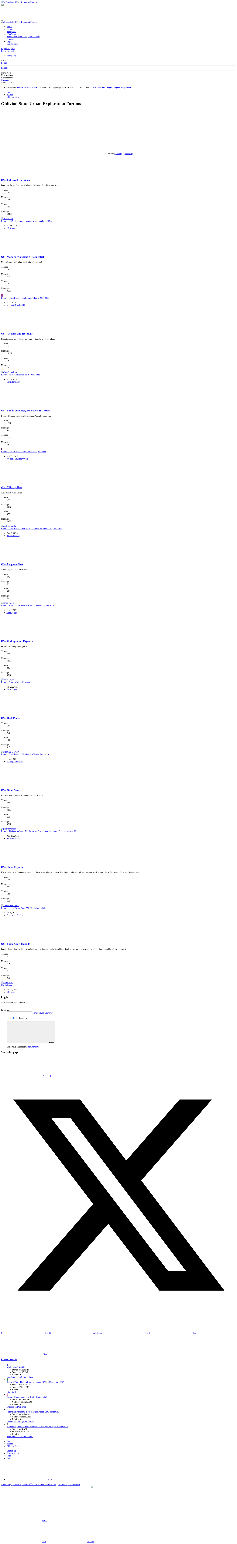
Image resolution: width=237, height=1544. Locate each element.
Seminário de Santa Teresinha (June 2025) (27, 605)
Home (9, 26)
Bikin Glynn (12, 689)
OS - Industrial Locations (15, 180)
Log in (4, 63)
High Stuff (11, 1392)
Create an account (98, 87)
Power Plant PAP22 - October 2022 (23, 908)
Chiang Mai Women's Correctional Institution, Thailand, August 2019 (39, 831)
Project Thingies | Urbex (17, 459)
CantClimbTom (13, 382)
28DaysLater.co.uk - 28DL (27, 87)
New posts (11, 31)
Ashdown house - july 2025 (23, 451)
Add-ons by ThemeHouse (69, 1484)
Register (4, 68)
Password (5, 1010)
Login (109, 87)
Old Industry (6, 985)
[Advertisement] (118, 133)
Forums (10, 29)
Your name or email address (13, 1002)
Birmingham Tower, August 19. (25, 754)
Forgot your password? (43, 1013)
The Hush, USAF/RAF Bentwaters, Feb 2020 (31, 528)
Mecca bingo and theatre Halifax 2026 (27, 1397)
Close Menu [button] (6, 82)
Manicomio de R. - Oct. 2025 (20, 375)
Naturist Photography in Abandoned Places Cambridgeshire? (33, 1412)
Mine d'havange (15, 682)
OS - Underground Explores (17, 641)
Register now (33, 1047)
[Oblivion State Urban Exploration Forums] (28, 17)
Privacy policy (13, 1453)
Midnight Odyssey (15, 761)
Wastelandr (11, 228)
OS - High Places (10, 718)
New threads (12, 36)
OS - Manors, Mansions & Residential (22, 256)
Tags (9, 41)
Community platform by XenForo (28, 1484)
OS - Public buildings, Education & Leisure (25, 410)
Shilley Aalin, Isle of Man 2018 (25, 298)
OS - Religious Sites (12, 564)
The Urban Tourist (15, 915)
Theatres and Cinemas (16, 1407)
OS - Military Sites (11, 487)
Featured (10, 39)
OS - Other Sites (10, 790)
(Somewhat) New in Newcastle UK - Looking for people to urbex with (37, 1426)
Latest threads (9, 1359)
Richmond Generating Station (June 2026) (26, 221)
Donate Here (12, 44)
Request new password (122, 87)
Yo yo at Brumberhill (16, 305)
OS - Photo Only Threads (15, 943)
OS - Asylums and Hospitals (17, 333)
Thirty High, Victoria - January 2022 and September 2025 (35, 1382)
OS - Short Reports (12, 867)
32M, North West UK (16, 1367)
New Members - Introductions (20, 1377)
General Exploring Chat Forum (20, 1421)
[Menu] (2, 20)
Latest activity (34, 36)
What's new (12, 34)
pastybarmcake (13, 535)
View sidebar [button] (6, 78)
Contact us (5, 80)
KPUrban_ (11, 992)
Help (9, 1456)
